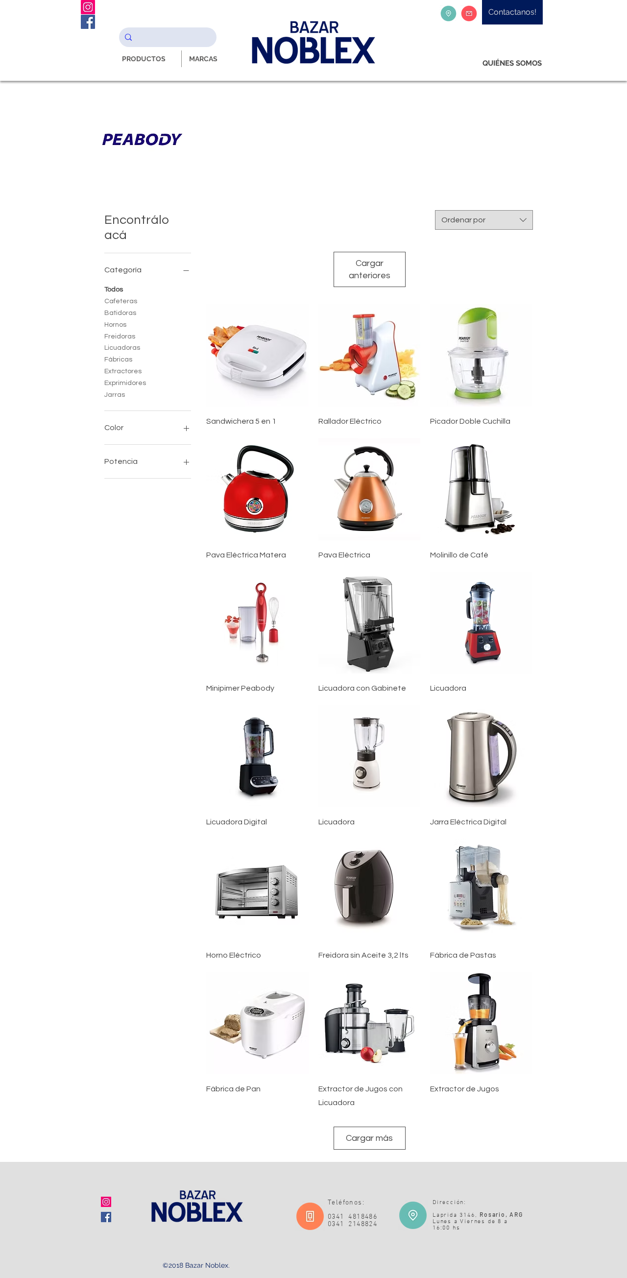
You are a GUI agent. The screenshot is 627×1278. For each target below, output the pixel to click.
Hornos (115, 324)
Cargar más (369, 1138)
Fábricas (118, 359)
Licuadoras (122, 347)
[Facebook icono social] (106, 1217)
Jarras (114, 394)
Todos (113, 289)
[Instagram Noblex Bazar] (88, 7)
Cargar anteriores (369, 269)
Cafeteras (120, 301)
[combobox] (484, 220)
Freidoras (119, 336)
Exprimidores (125, 383)
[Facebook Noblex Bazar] (88, 22)
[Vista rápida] (257, 355)
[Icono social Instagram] (106, 1202)
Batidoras (120, 313)
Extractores (123, 371)
